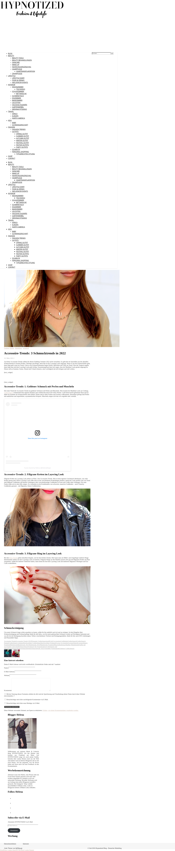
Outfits (15, 131)
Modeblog (18, 348)
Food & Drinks (18, 80)
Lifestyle (11, 76)
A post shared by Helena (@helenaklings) (37, 468)
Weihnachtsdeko (19, 109)
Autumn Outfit (22, 138)
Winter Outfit (22, 140)
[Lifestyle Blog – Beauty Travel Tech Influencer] (32, 18)
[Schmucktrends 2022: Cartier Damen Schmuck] (16, 656)
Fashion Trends (19, 129)
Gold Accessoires (55, 641)
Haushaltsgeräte (19, 105)
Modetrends (14, 645)
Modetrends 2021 (23, 645)
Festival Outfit (22, 143)
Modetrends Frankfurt (47, 645)
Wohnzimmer (17, 87)
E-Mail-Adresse (9, 672)
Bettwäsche (21, 94)
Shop (10, 156)
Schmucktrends (26, 648)
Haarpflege (17, 69)
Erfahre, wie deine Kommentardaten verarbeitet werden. (60, 710)
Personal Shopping (20, 152)
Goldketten (64, 641)
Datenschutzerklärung (10, 843)
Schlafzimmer (18, 91)
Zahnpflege (17, 73)
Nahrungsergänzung (21, 67)
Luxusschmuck (73, 643)
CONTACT (11, 158)
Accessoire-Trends (10, 641)
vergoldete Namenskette (51, 648)
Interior (11, 85)
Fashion (11, 127)
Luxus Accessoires (62, 643)
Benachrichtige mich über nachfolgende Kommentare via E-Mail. (27, 699)
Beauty (11, 56)
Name (6, 668)
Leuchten (16, 102)
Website (6, 675)
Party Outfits (22, 147)
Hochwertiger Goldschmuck (32, 643)
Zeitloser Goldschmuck (66, 648)
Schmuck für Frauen (34, 647)
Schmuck (16, 149)
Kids (10, 120)
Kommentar (8, 690)
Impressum (26, 843)
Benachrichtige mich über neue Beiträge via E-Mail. (23, 703)
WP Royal (18, 848)
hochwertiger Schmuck (48, 643)
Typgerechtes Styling (25, 154)
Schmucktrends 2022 (37, 648)
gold (48, 641)
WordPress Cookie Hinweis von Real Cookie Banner (17, 850)
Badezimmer (17, 100)
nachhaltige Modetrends (71, 645)
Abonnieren (14, 830)
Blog (10, 53)
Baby (14, 123)
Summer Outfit (22, 136)
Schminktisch (18, 96)
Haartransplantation (25, 71)
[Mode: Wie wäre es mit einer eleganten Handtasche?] (8, 656)
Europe (15, 116)
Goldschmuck (8, 392)
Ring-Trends (13, 558)
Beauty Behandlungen (22, 60)
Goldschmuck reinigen (16, 643)
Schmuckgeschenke (14, 648)
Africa (14, 114)
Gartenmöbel (18, 107)
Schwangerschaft (20, 125)
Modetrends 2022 (34, 645)
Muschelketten (58, 645)
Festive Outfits (22, 145)
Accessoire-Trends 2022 (23, 641)
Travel (11, 111)
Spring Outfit (22, 134)
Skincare (16, 62)
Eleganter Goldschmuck (39, 641)
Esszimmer (16, 98)
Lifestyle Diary (18, 78)
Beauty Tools (18, 58)
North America (18, 118)
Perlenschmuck (23, 647)
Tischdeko (20, 89)
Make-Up (15, 65)
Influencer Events (20, 82)
